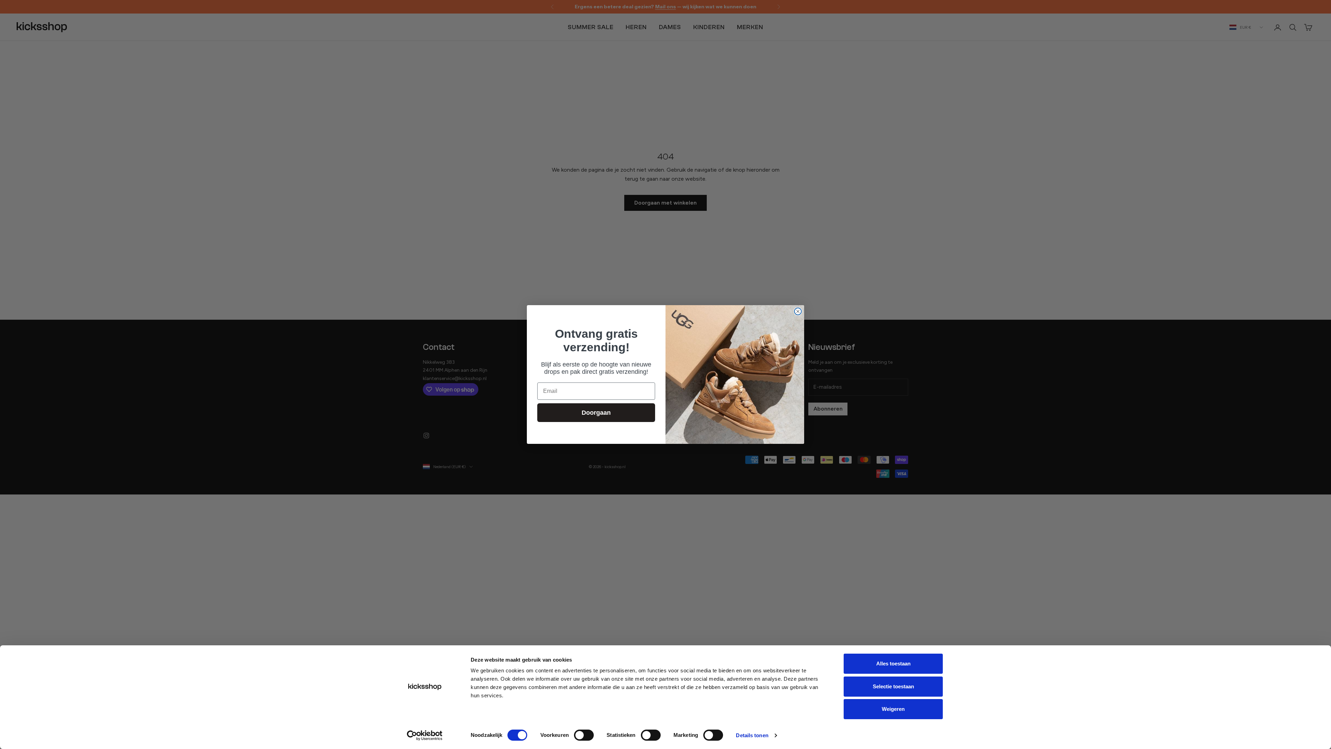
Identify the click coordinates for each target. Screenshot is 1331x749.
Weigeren (893, 709)
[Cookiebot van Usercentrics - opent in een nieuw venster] (424, 735)
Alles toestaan (893, 663)
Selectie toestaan (893, 686)
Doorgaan (596, 412)
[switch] (584, 735)
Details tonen (752, 735)
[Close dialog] (797, 311)
